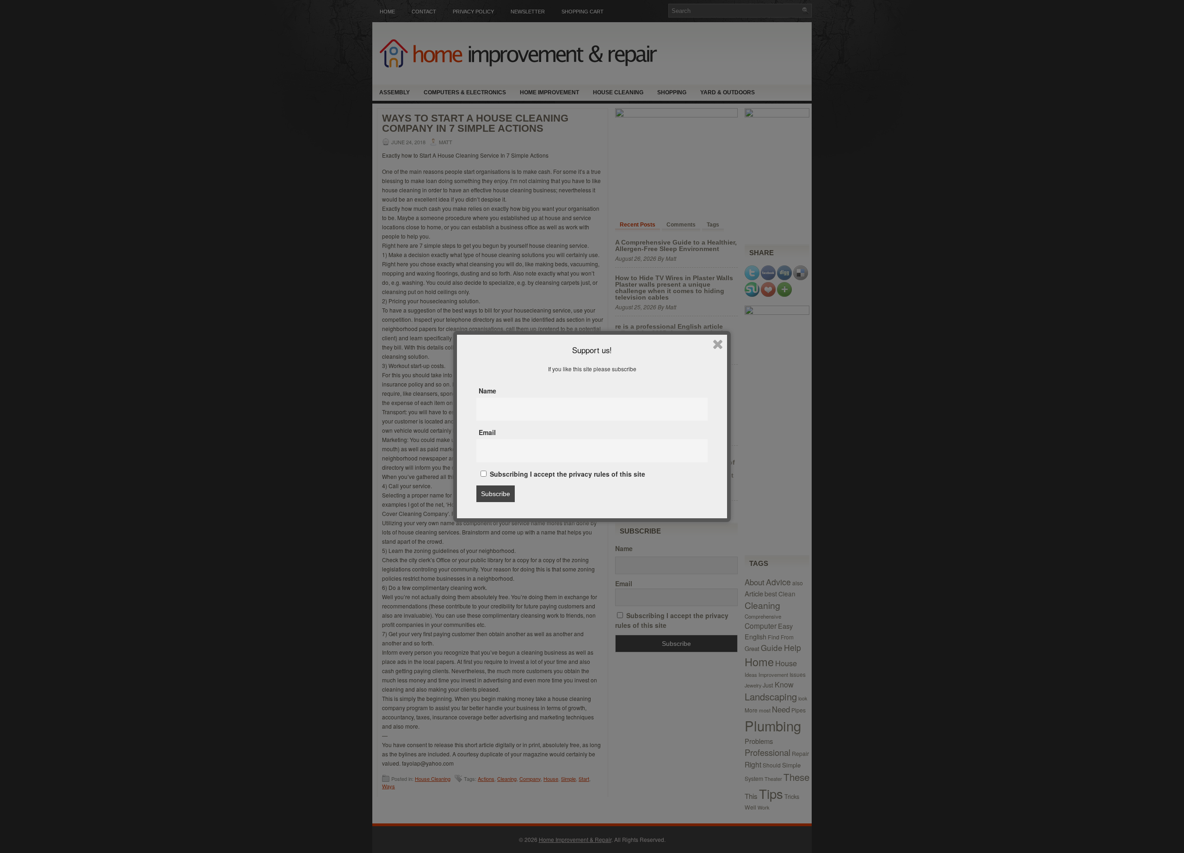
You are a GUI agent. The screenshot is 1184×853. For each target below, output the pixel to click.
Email (487, 432)
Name (487, 390)
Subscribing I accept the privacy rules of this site (566, 474)
